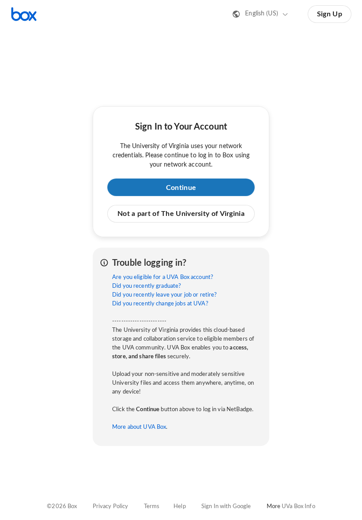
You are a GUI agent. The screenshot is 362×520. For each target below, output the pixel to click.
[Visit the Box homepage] (24, 14)
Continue (181, 187)
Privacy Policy (110, 506)
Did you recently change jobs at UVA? (160, 304)
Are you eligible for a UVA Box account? (162, 277)
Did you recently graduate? (146, 286)
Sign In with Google (226, 506)
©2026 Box (62, 506)
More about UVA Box (139, 427)
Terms (152, 506)
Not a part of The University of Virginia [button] (181, 213)
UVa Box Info (298, 506)
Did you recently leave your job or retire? (164, 295)
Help (179, 506)
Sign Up (329, 14)
